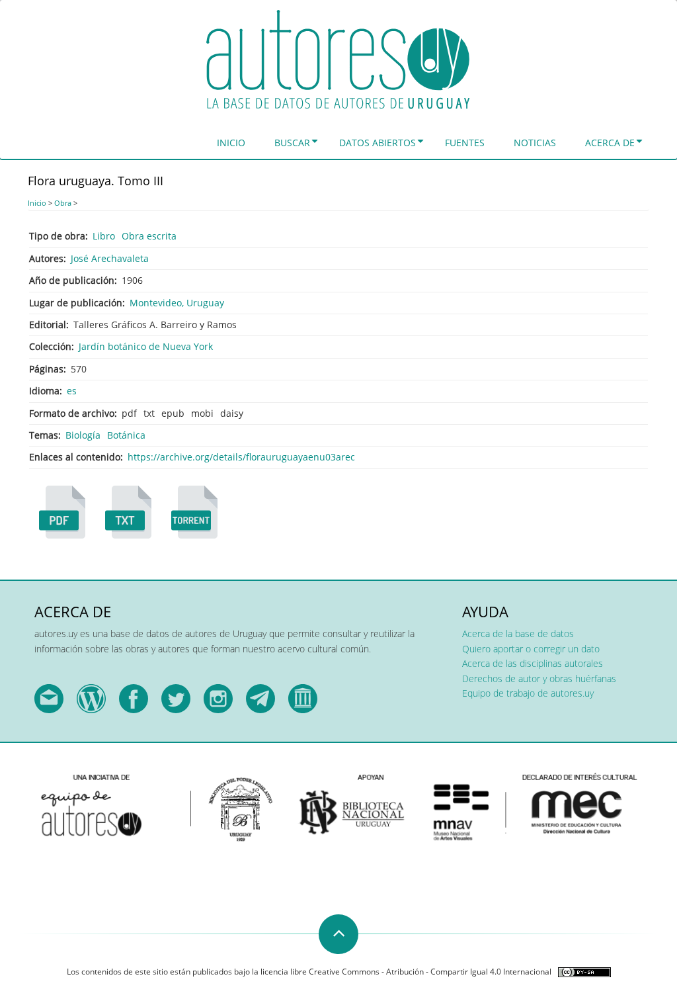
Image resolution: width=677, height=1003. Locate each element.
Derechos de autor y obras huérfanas (539, 678)
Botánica (126, 435)
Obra (62, 203)
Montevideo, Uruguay (177, 302)
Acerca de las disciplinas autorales (532, 663)
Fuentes (465, 142)
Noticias (535, 142)
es (72, 390)
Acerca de (610, 142)
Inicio (231, 142)
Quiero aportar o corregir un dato (531, 648)
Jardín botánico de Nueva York (146, 346)
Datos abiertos (377, 142)
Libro (104, 236)
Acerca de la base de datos (518, 633)
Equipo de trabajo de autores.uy (528, 693)
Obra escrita (149, 236)
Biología (82, 435)
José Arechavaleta (110, 258)
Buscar (292, 142)
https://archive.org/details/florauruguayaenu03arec (241, 457)
